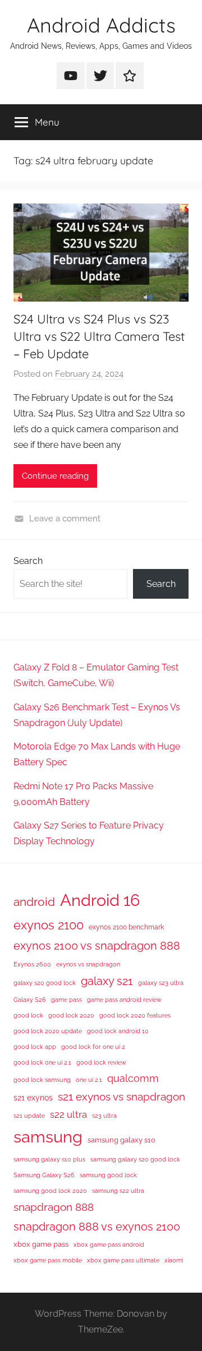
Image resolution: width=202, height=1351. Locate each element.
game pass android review (124, 999)
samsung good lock (108, 1175)
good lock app (34, 1046)
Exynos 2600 (32, 964)
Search (28, 561)
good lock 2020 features (135, 1015)
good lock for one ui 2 (93, 1046)
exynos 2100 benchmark (126, 927)
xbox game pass (40, 1244)
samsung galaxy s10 (121, 1140)
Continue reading (55, 476)
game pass (66, 999)
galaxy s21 (107, 981)
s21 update (29, 1115)
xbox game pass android (109, 1244)
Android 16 (100, 900)
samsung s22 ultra (118, 1190)
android (34, 902)
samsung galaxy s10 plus (49, 1159)
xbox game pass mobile (47, 1260)
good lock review (101, 1062)
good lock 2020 (71, 1015)
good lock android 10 (118, 1031)
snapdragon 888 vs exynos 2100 (96, 1226)
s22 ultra (68, 1114)
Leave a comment (64, 518)
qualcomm (133, 1078)
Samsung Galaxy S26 (44, 1175)
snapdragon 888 (53, 1207)
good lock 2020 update (47, 1031)
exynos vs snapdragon (88, 964)
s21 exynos (33, 1097)
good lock (28, 1015)
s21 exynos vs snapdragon (121, 1096)
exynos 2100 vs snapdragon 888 (96, 945)
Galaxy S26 (29, 999)
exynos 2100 (48, 925)
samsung (47, 1136)
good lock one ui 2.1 (42, 1062)
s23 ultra (104, 1115)
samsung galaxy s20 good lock (135, 1159)
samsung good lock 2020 (50, 1190)
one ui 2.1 (89, 1079)
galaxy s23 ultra (160, 982)
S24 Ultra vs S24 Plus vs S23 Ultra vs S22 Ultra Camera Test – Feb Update (99, 336)
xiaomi (173, 1260)
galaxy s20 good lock (44, 983)
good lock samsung (42, 1080)
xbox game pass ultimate (123, 1260)
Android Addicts (101, 25)
